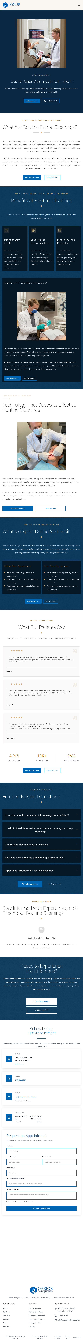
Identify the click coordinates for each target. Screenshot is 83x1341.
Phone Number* (10, 1157)
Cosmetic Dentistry (36, 1312)
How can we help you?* (13, 1189)
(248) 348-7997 (20, 1080)
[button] (79, 4)
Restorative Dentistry (36, 1319)
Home (5, 1308)
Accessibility (77, 1337)
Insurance (6, 1326)
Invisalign (32, 1326)
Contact (6, 1319)
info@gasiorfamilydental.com (26, 1097)
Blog (4, 1323)
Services (6, 1312)
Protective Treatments (37, 1315)
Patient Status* (10, 1168)
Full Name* (9, 1146)
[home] (11, 4)
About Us (6, 1315)
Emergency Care (35, 1323)
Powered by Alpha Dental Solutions (40, 1337)
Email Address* (46, 1157)
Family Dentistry (35, 1308)
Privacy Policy (18, 1202)
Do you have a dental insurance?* (15, 1178)
